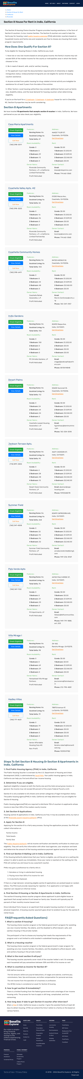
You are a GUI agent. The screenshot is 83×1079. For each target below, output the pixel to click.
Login (78, 3)
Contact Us (26, 1037)
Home (47, 3)
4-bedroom (49, 99)
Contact (72, 3)
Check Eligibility (16, 130)
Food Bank (65, 1042)
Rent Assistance (53, 1030)
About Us (25, 1031)
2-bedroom (30, 99)
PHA (14, 1005)
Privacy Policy (21, 1072)
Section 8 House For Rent (15, 12)
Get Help (52, 3)
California (10, 14)
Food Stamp (65, 1025)
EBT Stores (65, 1028)
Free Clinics (39, 1025)
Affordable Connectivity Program (20, 1056)
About (59, 3)
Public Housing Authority (17, 844)
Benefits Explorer (64, 1072)
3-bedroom (39, 99)
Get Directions (57, 138)
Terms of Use (9, 1072)
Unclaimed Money (8, 1059)
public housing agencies (37, 36)
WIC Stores (65, 1036)
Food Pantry (65, 1039)
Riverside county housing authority (23, 818)
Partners (65, 3)
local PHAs (39, 775)
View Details (16, 135)
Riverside (10, 17)
